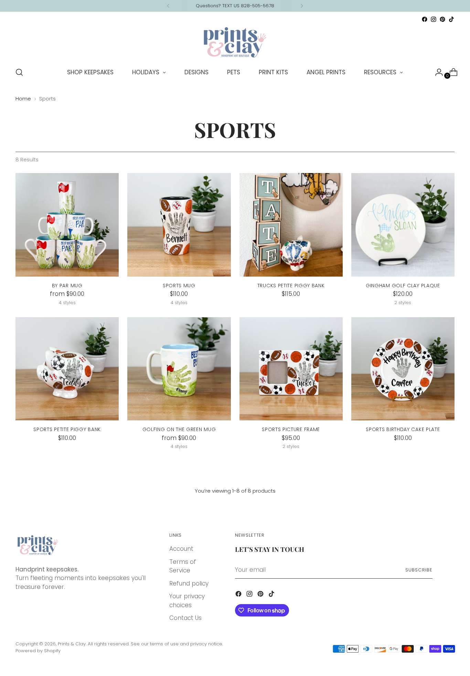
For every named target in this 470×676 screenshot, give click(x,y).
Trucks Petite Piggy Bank (291, 285)
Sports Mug (179, 285)
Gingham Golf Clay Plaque (403, 285)
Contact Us (185, 618)
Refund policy (189, 583)
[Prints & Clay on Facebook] (424, 19)
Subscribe (418, 570)
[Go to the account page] (436, 72)
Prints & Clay (72, 644)
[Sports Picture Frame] (291, 368)
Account (181, 549)
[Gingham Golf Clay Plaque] (403, 224)
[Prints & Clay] (235, 42)
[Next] (301, 6)
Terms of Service (182, 566)
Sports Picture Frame (291, 429)
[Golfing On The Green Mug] (179, 368)
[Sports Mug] (179, 224)
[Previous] (168, 6)
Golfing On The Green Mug (179, 429)
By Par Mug (67, 285)
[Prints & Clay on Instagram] (433, 19)
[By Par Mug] (67, 224)
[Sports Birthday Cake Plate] (403, 368)
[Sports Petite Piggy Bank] (67, 368)
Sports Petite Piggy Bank (67, 429)
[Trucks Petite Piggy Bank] (291, 224)
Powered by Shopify (38, 650)
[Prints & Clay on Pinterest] (442, 19)
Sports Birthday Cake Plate (403, 429)
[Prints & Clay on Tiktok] (451, 19)
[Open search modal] (19, 72)
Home (23, 98)
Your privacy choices (187, 600)
